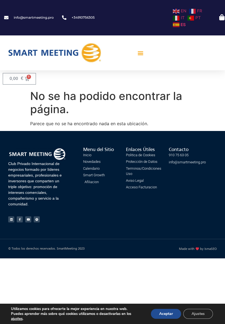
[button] (140, 52)
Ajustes (198, 313)
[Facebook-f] (20, 219)
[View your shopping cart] (221, 17)
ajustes (16, 318)
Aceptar (166, 313)
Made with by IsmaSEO (198, 249)
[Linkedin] (11, 219)
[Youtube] (28, 219)
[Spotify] (37, 219)
